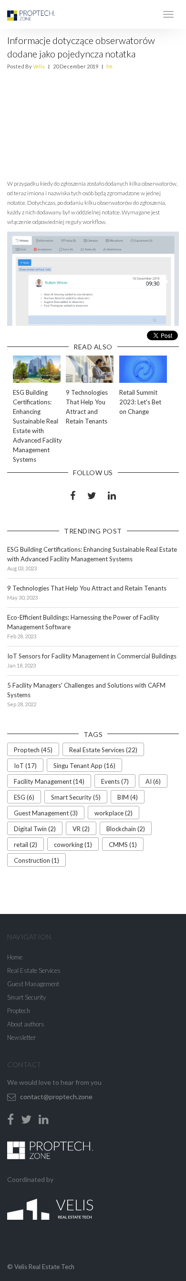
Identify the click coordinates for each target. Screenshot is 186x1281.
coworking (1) (73, 844)
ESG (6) (24, 797)
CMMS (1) (123, 844)
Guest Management (33, 984)
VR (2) (81, 829)
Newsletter (21, 1037)
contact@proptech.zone (56, 1096)
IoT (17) (25, 765)
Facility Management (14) (49, 781)
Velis (39, 66)
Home (14, 957)
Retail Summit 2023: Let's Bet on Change (140, 402)
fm (109, 66)
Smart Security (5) (76, 797)
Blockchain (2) (125, 829)
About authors (25, 1024)
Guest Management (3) (46, 813)
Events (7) (115, 781)
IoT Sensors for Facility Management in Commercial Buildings (91, 656)
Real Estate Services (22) (103, 750)
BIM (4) (127, 797)
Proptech (18, 1010)
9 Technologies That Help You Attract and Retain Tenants (86, 588)
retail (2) (25, 844)
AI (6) (153, 781)
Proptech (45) (33, 750)
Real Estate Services (34, 970)
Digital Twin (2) (35, 829)
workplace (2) (113, 813)
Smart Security (26, 997)
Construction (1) (36, 860)
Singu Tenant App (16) (84, 765)
